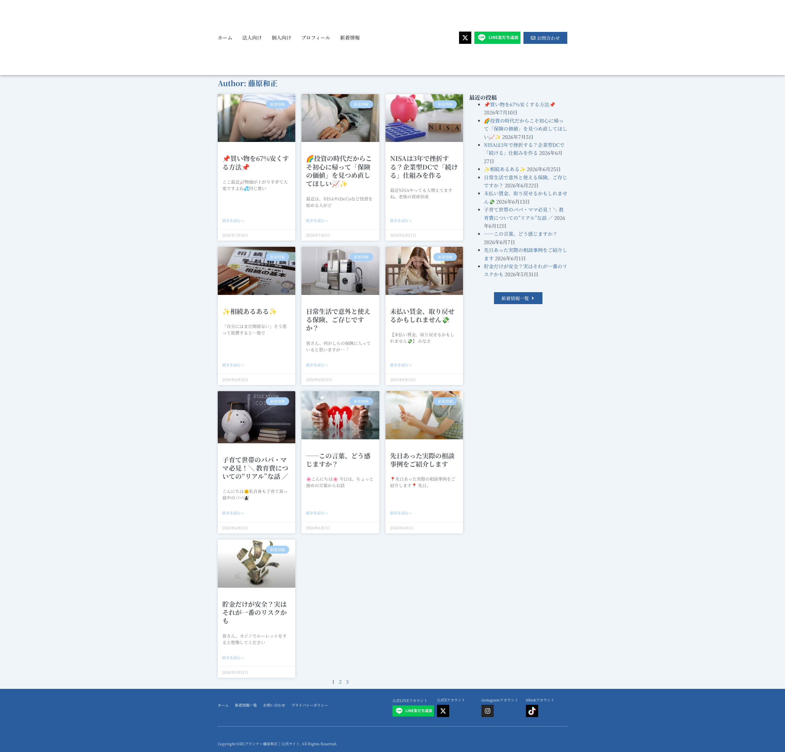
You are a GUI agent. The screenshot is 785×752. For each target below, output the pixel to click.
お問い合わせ (274, 705)
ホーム (225, 37)
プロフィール (315, 37)
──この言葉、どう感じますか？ (338, 459)
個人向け (281, 37)
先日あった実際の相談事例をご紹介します (422, 459)
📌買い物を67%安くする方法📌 (255, 162)
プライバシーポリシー (309, 705)
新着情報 (350, 37)
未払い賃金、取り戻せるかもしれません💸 (422, 315)
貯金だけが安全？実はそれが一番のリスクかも (254, 612)
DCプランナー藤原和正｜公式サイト (269, 743)
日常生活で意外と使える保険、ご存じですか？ (338, 320)
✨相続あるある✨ (249, 311)
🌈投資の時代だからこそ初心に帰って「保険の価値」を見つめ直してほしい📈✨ (339, 171)
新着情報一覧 (246, 705)
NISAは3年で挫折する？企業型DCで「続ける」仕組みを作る (424, 167)
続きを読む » (233, 220)
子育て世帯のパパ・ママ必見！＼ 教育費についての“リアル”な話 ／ (255, 468)
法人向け (252, 37)
